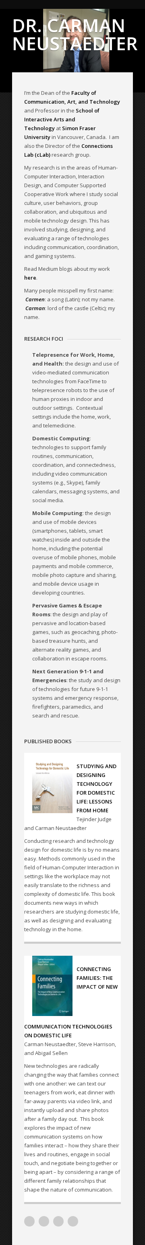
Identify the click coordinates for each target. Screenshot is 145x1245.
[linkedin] (44, 1221)
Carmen (35, 299)
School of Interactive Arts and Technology (61, 119)
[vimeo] (29, 1221)
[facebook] (73, 1221)
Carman (35, 308)
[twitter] (58, 1221)
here (30, 277)
